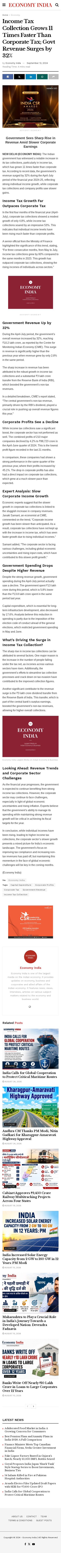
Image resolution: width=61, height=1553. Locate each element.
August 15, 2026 (12, 1267)
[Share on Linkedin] (31, 76)
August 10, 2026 (12, 1395)
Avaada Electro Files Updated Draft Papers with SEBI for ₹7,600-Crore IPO (30, 1485)
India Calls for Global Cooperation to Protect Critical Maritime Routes (27, 1493)
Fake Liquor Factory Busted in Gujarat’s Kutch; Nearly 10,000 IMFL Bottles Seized (30, 1457)
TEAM (44, 1516)
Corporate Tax (11, 890)
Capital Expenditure (21, 885)
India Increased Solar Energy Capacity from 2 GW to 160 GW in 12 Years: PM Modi (30, 1259)
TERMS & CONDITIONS (20, 1520)
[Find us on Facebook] (25, 1544)
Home (5, 15)
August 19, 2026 (12, 1205)
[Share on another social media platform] (53, 76)
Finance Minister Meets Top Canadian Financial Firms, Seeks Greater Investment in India (30, 1447)
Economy (15, 15)
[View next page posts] (33, 1406)
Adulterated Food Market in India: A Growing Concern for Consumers (26, 1430)
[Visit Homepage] (30, 5)
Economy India (13, 63)
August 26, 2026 (13, 1081)
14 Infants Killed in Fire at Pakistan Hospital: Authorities (25, 1477)
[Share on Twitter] (19, 76)
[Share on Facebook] (7, 76)
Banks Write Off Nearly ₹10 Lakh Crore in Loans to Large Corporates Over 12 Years (29, 1387)
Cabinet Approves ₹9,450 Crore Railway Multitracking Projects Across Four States (26, 1197)
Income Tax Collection (15, 894)
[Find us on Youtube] (33, 1544)
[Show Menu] (4, 5)
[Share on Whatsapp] (42, 76)
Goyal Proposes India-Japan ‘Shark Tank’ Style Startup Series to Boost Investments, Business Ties (29, 1467)
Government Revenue (34, 890)
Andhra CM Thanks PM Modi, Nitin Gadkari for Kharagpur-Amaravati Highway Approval (30, 1135)
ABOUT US (17, 1516)
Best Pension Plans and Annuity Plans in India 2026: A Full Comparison (29, 1438)
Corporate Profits (44, 885)
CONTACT (31, 1516)
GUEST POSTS (44, 1520)
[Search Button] (57, 5)
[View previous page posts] (27, 1406)
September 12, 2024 (37, 63)
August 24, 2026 (12, 1143)
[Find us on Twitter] (29, 1544)
